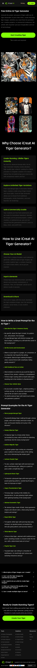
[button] (18, 572)
